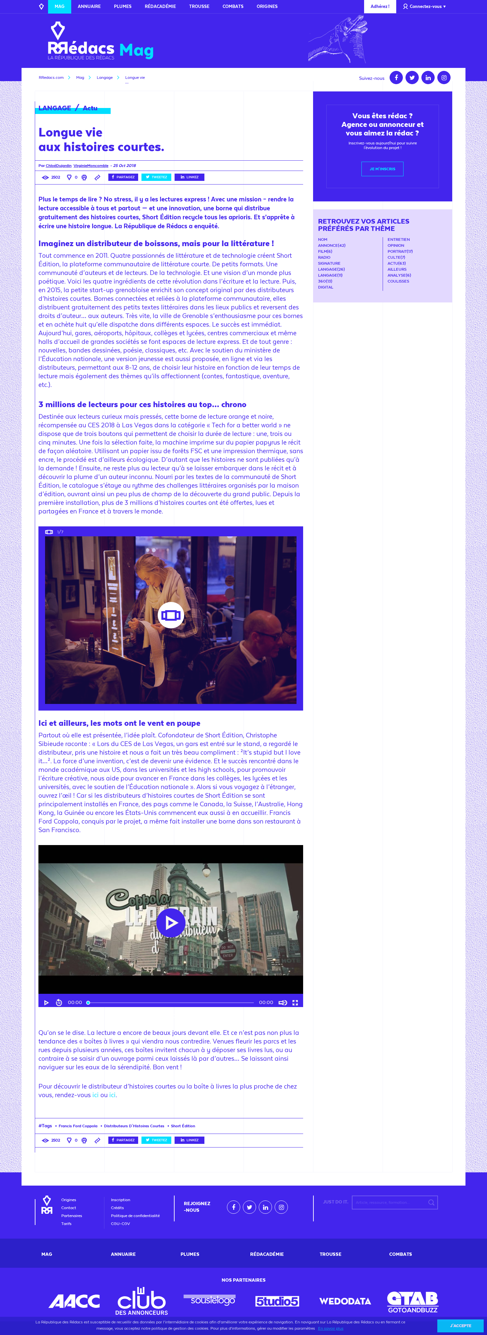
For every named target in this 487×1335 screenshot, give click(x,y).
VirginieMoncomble (91, 165)
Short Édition (183, 1126)
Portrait (397, 251)
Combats (233, 6)
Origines (267, 6)
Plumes (123, 6)
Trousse (199, 6)
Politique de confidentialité (135, 1215)
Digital (325, 287)
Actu (90, 108)
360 (322, 281)
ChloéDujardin (59, 165)
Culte (394, 257)
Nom (322, 239)
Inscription (120, 1200)
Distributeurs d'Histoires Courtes (134, 1126)
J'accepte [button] (460, 1325)
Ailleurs (397, 269)
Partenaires (71, 1215)
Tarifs (66, 1223)
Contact (68, 1207)
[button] (47, 1002)
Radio (324, 257)
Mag (60, 6)
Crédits (117, 1207)
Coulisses (398, 281)
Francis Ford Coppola (78, 1126)
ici (95, 1095)
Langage (327, 269)
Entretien (399, 239)
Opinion (396, 245)
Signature (329, 263)
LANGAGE (54, 108)
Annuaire (89, 6)
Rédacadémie (160, 6)
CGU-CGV (120, 1223)
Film (322, 251)
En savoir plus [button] (331, 1328)
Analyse (397, 275)
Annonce (328, 245)
